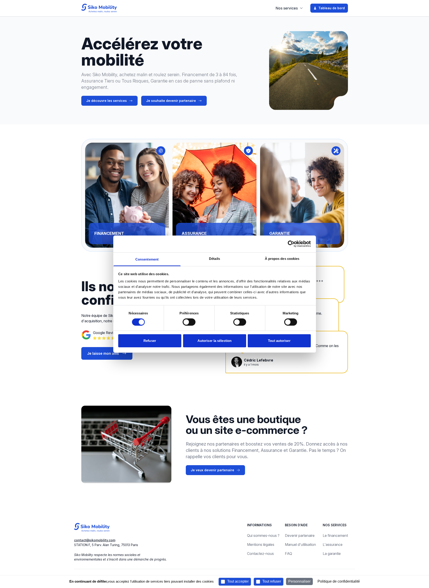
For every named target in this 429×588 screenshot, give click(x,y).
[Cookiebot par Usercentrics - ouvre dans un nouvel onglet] (291, 243)
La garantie (332, 553)
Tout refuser (271, 581)
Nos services (287, 8)
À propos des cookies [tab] (282, 258)
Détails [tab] (214, 258)
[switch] (189, 322)
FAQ (288, 553)
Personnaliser (299, 581)
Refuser (149, 341)
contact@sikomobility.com (94, 540)
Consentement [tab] (147, 259)
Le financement (335, 535)
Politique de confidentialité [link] (339, 581)
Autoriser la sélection (214, 341)
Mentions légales (260, 544)
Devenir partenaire (300, 535)
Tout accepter (237, 581)
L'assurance (333, 544)
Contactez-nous (260, 553)
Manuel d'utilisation (300, 544)
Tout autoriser (279, 341)
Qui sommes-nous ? (263, 535)
